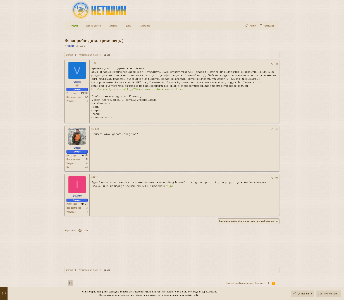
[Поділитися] (272, 63)
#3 (276, 178)
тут (169, 186)
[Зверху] (268, 283)
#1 (277, 63)
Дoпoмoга (260, 283)
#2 (276, 129)
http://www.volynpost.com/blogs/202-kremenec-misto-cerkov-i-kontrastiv (137, 89)
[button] (80, 26)
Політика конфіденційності (239, 283)
